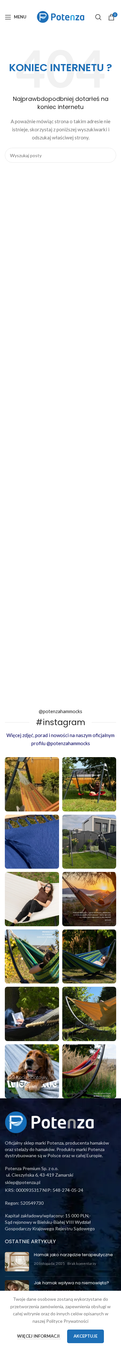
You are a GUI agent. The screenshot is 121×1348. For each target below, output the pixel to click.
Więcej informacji (39, 1336)
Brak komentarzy (81, 1263)
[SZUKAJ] (108, 155)
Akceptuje (85, 1336)
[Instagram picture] (32, 784)
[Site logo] (60, 16)
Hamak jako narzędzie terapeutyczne (73, 1255)
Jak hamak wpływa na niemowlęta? (71, 1283)
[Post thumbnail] (17, 1261)
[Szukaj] (98, 17)
